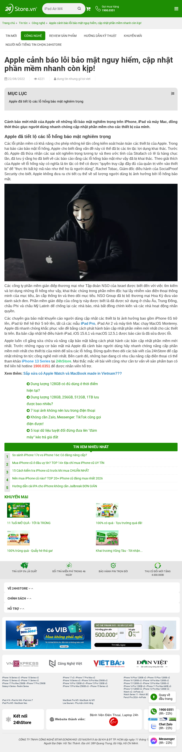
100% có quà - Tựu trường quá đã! (119, 523)
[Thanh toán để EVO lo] (133, 635)
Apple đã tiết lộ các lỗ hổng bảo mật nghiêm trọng (46, 101)
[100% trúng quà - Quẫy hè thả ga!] (46, 538)
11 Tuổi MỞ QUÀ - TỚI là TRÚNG (29, 523)
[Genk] (155, 663)
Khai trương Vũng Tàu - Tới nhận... (119, 550)
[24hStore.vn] (21, 8)
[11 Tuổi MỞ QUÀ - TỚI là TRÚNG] (46, 510)
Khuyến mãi (133, 36)
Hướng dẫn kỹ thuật (100, 36)
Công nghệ (33, 36)
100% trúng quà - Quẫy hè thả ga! (30, 550)
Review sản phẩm (63, 36)
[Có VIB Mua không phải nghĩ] (48, 635)
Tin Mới (11, 36)
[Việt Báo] (69, 663)
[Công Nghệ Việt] (26, 663)
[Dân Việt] (112, 663)
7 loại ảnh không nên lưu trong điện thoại (62, 410)
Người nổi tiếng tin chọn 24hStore (34, 44)
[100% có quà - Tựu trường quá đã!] (135, 510)
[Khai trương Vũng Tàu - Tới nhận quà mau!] (135, 538)
